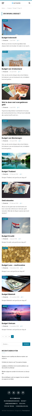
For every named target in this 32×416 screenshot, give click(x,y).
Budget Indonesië (9, 38)
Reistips (22, 403)
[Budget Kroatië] (16, 225)
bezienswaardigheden (11, 401)
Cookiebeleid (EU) (22, 406)
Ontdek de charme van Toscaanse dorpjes (14, 362)
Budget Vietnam (8, 323)
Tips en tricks (9, 406)
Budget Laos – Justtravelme (13, 265)
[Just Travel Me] (16, 3)
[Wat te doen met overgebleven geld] (16, 92)
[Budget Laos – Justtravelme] (16, 255)
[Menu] (3, 3)
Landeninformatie (11, 403)
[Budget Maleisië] (16, 284)
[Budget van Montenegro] (16, 127)
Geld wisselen (8, 200)
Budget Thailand (8, 171)
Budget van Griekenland (12, 69)
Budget (5, 20)
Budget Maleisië (8, 294)
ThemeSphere (26, 410)
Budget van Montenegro (12, 138)
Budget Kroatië (8, 236)
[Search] (29, 3)
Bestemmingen (15, 398)
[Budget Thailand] (16, 161)
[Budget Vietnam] (16, 313)
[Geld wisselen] (16, 190)
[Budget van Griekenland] (16, 58)
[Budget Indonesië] (16, 27)
